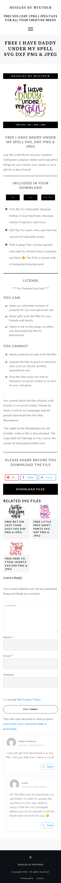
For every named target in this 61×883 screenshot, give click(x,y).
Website (8, 674)
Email (8, 656)
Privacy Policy (31, 699)
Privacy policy (26, 878)
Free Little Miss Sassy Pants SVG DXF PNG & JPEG (42, 528)
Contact (40, 878)
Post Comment (30, 709)
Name (8, 637)
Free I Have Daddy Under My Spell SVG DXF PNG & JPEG (30, 48)
